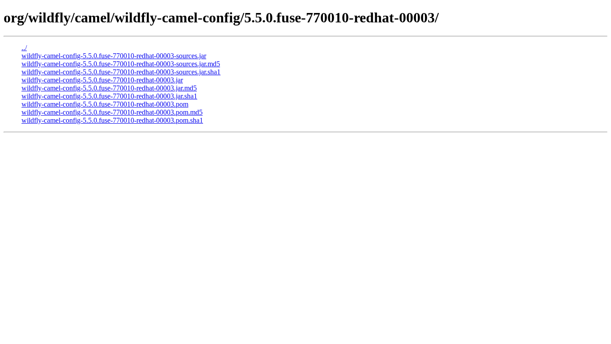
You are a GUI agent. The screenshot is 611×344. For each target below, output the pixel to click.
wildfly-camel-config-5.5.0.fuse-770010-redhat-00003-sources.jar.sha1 (121, 72)
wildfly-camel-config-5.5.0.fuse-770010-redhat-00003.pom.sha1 (112, 120)
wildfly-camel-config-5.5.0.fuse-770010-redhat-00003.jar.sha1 (109, 96)
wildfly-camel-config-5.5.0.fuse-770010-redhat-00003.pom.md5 (112, 112)
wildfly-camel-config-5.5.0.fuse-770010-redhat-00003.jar (102, 80)
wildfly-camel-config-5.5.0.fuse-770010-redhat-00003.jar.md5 (109, 88)
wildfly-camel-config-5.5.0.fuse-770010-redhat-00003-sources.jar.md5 (120, 64)
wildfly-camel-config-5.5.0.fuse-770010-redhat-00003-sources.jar (113, 56)
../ (24, 48)
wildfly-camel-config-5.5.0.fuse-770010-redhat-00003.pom (104, 104)
